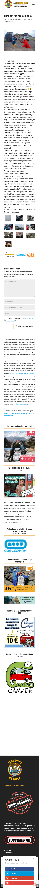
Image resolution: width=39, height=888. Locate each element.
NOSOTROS (8, 850)
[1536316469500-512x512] (8, 227)
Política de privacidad (21, 404)
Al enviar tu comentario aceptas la (19, 320)
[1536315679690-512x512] (30, 235)
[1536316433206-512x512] (8, 218)
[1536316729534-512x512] (8, 244)
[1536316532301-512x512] (19, 218)
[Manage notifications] (34, 884)
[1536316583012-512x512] (8, 235)
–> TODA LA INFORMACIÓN (13, 522)
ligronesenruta (12, 19)
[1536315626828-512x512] (30, 227)
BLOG (6, 855)
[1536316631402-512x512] (19, 227)
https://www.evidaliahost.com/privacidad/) (22, 373)
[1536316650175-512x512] (30, 218)
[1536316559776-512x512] (19, 235)
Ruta (28, 19)
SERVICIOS (8, 853)
